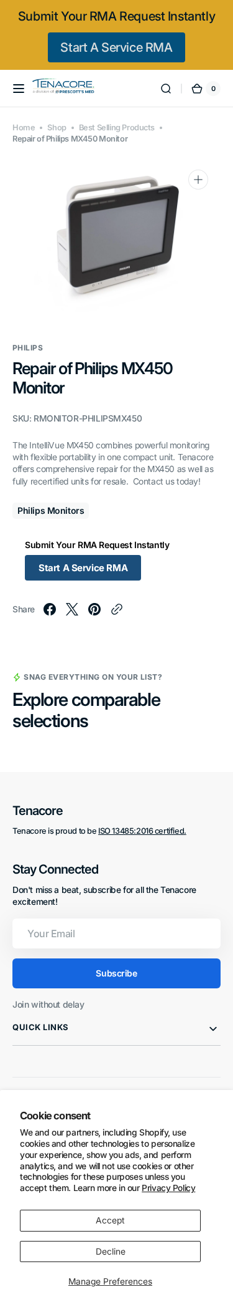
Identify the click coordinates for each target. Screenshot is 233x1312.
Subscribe (116, 973)
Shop (56, 127)
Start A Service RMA (116, 47)
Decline (111, 1252)
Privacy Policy (168, 1188)
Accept (110, 1220)
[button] (18, 88)
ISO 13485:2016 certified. (142, 831)
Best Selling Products (117, 127)
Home (23, 127)
